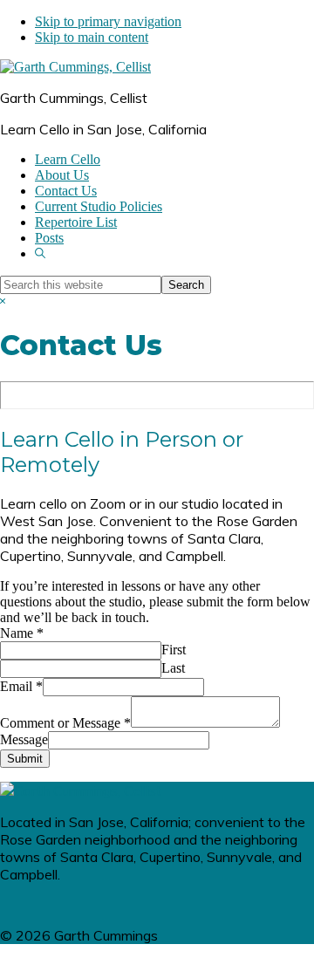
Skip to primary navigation (108, 21)
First (173, 649)
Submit (25, 758)
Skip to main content (91, 37)
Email (21, 686)
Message (24, 739)
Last (173, 667)
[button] (40, 253)
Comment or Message (65, 722)
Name (22, 633)
